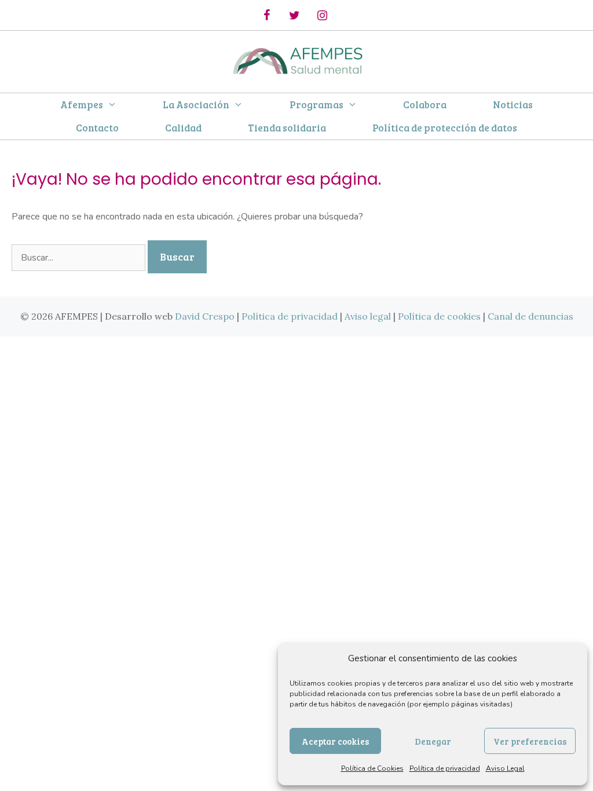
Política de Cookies (372, 768)
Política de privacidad (444, 768)
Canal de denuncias (530, 316)
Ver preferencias (529, 741)
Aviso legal (368, 316)
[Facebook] (266, 15)
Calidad (183, 127)
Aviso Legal (505, 768)
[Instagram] (322, 15)
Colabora (424, 104)
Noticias (513, 104)
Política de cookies (439, 316)
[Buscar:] (80, 257)
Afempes (81, 104)
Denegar (433, 741)
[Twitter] (294, 15)
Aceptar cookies (335, 741)
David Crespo (205, 316)
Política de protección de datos (444, 127)
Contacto (97, 127)
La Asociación (196, 104)
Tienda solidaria (287, 127)
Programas (316, 104)
